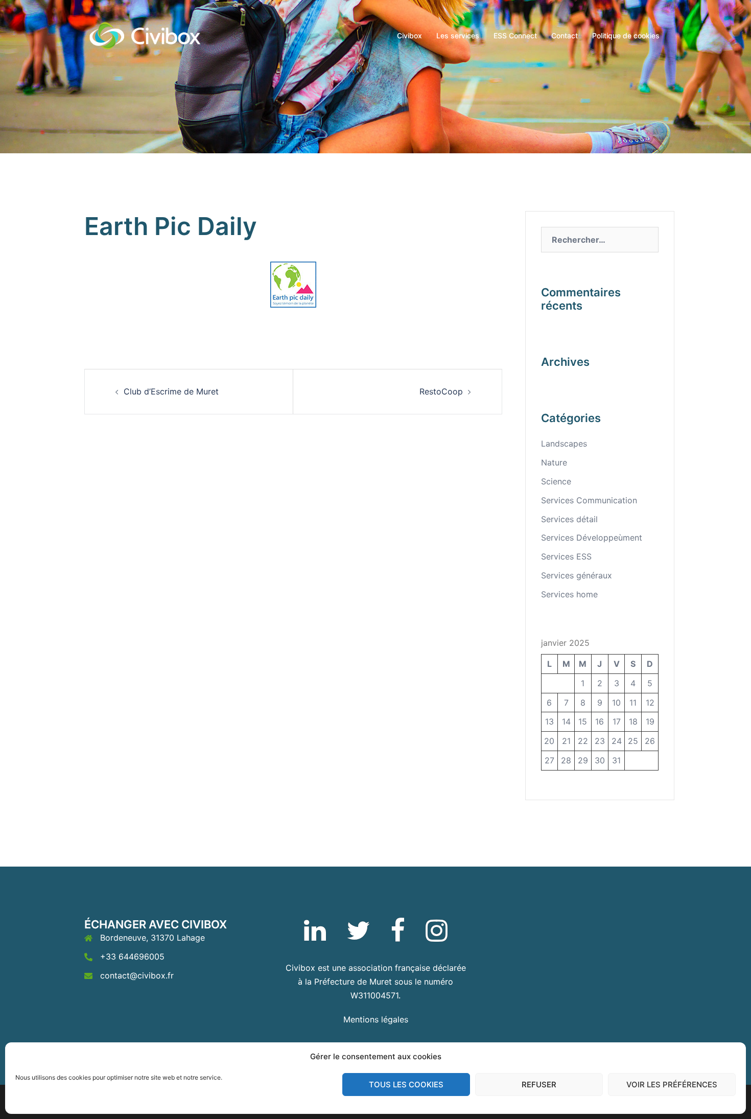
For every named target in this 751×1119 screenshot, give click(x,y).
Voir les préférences (671, 1084)
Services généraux (576, 575)
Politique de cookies (626, 35)
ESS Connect (515, 35)
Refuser (539, 1084)
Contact (564, 35)
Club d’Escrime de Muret (171, 391)
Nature (554, 462)
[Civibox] (146, 35)
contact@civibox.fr (137, 975)
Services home (569, 594)
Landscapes (564, 443)
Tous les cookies (406, 1084)
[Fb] (397, 936)
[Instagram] (437, 936)
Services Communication (589, 500)
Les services (457, 35)
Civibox (409, 35)
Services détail (569, 519)
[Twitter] (358, 936)
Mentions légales (375, 1019)
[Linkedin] (315, 936)
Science (556, 481)
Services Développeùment (591, 537)
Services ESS (566, 556)
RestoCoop (441, 391)
